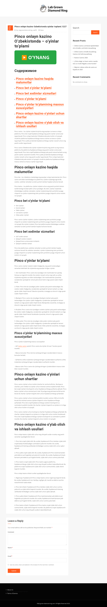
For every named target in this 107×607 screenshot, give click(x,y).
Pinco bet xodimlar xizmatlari (36, 93)
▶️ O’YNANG (35, 57)
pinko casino (22, 346)
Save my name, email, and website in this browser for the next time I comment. (32, 565)
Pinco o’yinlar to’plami (31, 99)
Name (10, 548)
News (42, 30)
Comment (11, 532)
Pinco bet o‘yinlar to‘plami (34, 88)
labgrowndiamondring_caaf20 (26, 30)
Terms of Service (12, 593)
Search (76, 27)
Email (10, 556)
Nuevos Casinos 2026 (81, 58)
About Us (10, 590)
